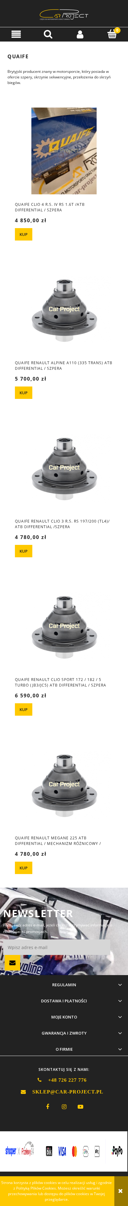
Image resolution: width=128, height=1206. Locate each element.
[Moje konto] (80, 34)
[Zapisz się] (12, 962)
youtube (80, 1107)
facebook (47, 1107)
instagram (64, 1107)
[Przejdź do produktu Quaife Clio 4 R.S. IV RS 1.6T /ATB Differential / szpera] (64, 151)
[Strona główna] (64, 14)
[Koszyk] (112, 33)
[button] (16, 34)
